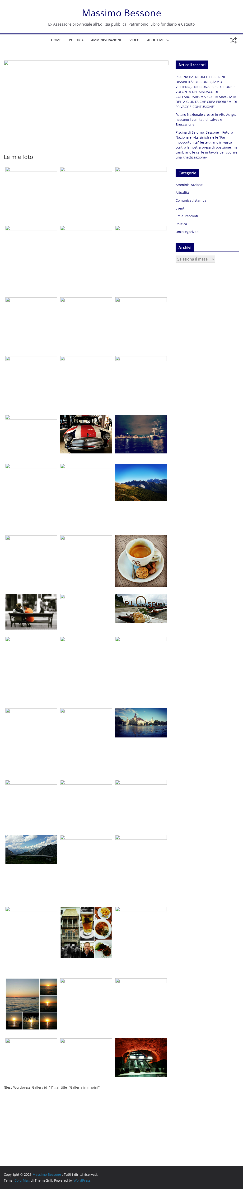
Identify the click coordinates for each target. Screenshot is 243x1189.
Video (135, 40)
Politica (76, 40)
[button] (166, 40)
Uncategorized (187, 231)
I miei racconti (187, 216)
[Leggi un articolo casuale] (233, 40)
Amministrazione (106, 40)
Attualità (182, 192)
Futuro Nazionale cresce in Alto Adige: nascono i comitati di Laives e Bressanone (206, 119)
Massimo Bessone (121, 12)
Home (56, 40)
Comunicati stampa (191, 200)
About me (155, 40)
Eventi (180, 208)
